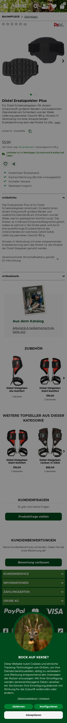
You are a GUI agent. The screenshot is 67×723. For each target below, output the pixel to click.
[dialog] (33, 361)
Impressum (44, 698)
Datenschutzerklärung (27, 698)
